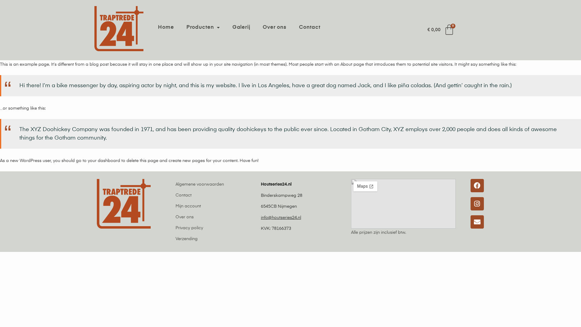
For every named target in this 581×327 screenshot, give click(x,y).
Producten (200, 27)
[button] (203, 27)
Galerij (241, 27)
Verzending (187, 239)
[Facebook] (477, 185)
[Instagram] (477, 203)
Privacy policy (189, 228)
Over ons (275, 27)
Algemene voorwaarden (200, 184)
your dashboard (104, 161)
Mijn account (188, 206)
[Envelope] (477, 222)
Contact (309, 27)
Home (166, 27)
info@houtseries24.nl (281, 218)
